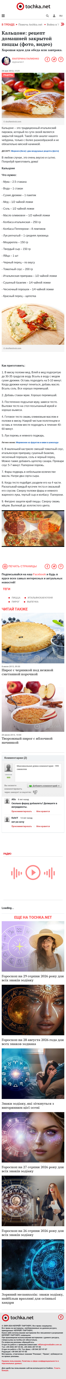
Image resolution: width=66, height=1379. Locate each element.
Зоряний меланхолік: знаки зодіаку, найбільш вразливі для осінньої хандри (32, 1298)
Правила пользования (11, 1361)
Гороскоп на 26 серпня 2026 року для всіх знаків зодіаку (33, 1232)
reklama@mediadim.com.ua (50, 1345)
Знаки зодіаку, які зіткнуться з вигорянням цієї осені (28, 1105)
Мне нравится (43, 811)
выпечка (32, 601)
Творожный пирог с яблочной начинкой (27, 740)
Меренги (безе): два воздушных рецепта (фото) (35, 151)
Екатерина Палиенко (25, 58)
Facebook (39, 574)
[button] (54, 15)
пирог (16, 601)
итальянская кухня (40, 597)
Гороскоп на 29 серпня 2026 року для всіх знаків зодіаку (33, 978)
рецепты (8, 75)
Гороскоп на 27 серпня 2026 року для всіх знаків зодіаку (33, 1169)
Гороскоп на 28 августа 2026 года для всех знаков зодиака (33, 1041)
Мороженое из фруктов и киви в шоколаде (37, 442)
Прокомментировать (22, 811)
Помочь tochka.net (30, 24)
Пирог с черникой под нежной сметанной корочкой (27, 672)
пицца (16, 597)
